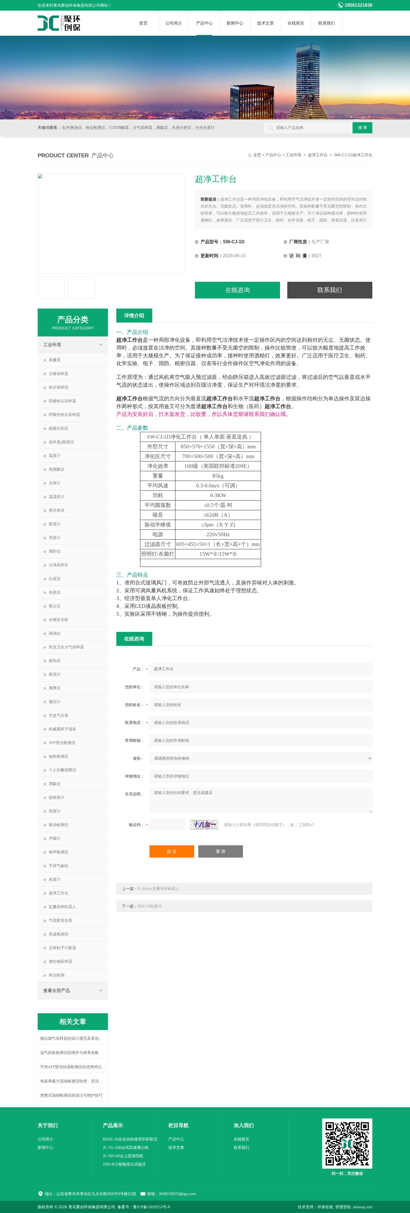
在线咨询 (237, 290)
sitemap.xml (362, 1207)
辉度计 (55, 524)
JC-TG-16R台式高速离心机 (126, 1147)
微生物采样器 (60, 961)
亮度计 (55, 538)
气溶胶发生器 (60, 920)
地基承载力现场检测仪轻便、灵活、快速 (73, 1081)
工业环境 (293, 155)
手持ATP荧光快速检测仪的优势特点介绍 (73, 1067)
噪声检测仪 (58, 852)
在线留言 (296, 23)
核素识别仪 (58, 428)
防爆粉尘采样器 (62, 401)
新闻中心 (234, 23)
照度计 (55, 811)
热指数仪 (56, 469)
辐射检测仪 (58, 756)
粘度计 (55, 879)
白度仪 (55, 579)
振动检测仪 (58, 825)
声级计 (55, 838)
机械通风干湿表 (62, 729)
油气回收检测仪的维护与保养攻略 (69, 1053)
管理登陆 (343, 1207)
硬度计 (55, 674)
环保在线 (325, 1207)
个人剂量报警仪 (62, 770)
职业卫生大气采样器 (66, 647)
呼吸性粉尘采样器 (64, 415)
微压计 (55, 702)
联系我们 (326, 23)
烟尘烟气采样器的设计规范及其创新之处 (73, 1038)
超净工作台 (317, 155)
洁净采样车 (58, 565)
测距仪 (55, 551)
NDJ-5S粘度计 (150, 906)
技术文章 (265, 23)
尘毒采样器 (58, 374)
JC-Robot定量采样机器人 (159, 889)
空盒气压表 (58, 715)
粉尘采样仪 (58, 387)
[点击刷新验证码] (204, 824)
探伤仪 (55, 661)
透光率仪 (56, 510)
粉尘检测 (56, 975)
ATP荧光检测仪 (62, 743)
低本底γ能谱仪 (61, 442)
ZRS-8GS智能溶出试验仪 (124, 1164)
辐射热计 (56, 797)
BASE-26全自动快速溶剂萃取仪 (130, 1139)
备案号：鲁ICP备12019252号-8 (143, 1207)
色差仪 (55, 592)
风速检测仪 (58, 934)
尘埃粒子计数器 (62, 948)
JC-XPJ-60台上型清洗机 (123, 1156)
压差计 (55, 483)
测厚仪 (55, 688)
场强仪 (55, 633)
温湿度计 (56, 497)
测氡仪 (55, 784)
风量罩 (55, 360)
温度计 (55, 456)
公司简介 (173, 23)
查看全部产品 (56, 990)
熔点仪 (55, 606)
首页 (143, 23)
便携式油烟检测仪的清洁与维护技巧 (71, 1095)
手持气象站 (58, 866)
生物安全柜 (58, 620)
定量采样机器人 (62, 907)
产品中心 (204, 23)
